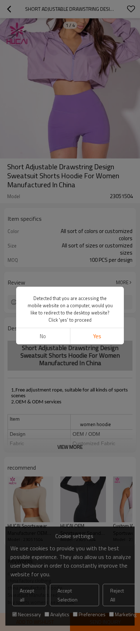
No (43, 336)
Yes (97, 336)
